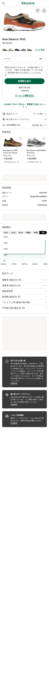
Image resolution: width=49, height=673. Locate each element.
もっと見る (40, 49)
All (43, 233)
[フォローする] (20, 138)
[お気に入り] (37, 10)
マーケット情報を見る (24, 95)
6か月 (21, 233)
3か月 (13, 233)
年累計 (28, 233)
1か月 (6, 233)
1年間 (36, 233)
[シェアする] (44, 10)
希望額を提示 (24, 81)
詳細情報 (27, 383)
